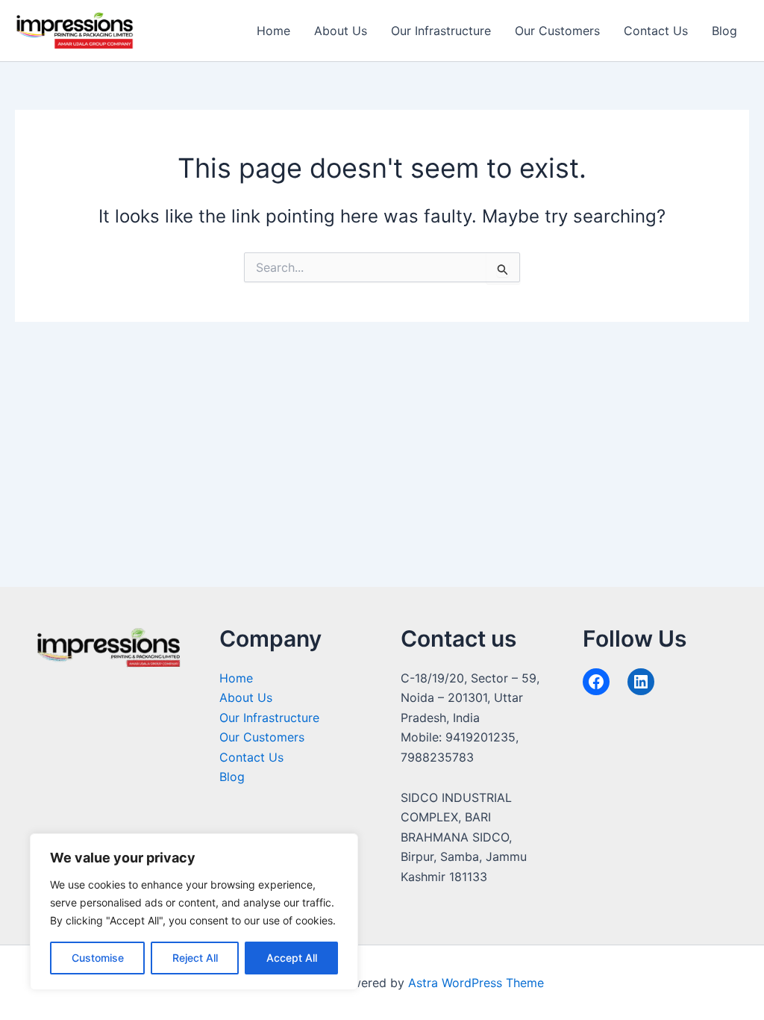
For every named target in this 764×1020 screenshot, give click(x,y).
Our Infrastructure (441, 30)
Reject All (195, 957)
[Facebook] (596, 681)
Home (273, 30)
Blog (724, 30)
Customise (98, 957)
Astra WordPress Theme (476, 982)
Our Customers (557, 30)
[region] (194, 911)
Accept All (291, 957)
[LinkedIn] (640, 681)
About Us (340, 30)
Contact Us (656, 30)
